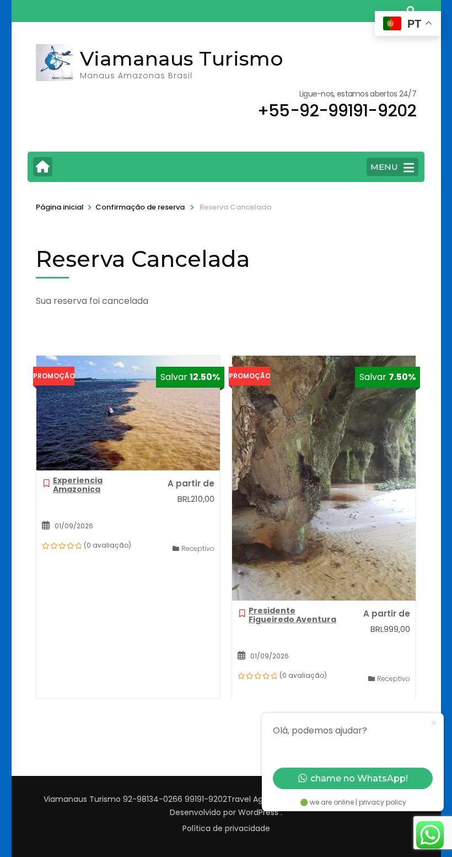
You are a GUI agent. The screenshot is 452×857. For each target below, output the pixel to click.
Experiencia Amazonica (78, 485)
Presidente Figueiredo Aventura (292, 615)
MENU (384, 167)
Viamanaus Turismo (181, 58)
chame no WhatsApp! (359, 778)
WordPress (258, 812)
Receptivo (197, 548)
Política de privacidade (226, 828)
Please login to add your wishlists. (47, 486)
